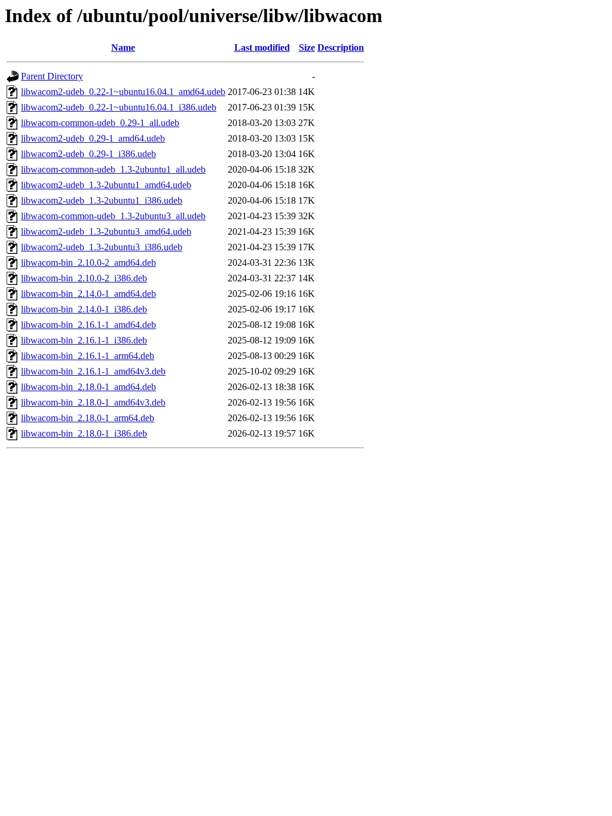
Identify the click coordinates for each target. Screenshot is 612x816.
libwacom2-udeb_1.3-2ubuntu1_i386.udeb (101, 200)
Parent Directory (52, 76)
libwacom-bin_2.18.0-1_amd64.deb (88, 387)
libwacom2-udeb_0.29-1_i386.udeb (88, 154)
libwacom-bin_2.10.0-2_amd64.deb (88, 262)
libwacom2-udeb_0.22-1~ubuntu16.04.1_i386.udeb (118, 107)
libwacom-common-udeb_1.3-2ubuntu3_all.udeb (113, 216)
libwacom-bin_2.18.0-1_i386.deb (84, 433)
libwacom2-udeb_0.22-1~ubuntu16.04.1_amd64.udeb (123, 92)
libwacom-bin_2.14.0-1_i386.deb (84, 309)
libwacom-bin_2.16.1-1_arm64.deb (87, 356)
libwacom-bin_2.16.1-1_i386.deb (84, 340)
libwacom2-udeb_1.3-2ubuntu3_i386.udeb (101, 247)
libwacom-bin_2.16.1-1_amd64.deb (88, 325)
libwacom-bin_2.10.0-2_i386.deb (84, 278)
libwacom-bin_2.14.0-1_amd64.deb (88, 294)
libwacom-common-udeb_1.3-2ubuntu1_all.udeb (113, 169)
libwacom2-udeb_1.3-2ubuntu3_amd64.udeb (106, 231)
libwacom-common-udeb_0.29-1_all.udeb (100, 123)
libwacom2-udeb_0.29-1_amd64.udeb (93, 138)
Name (123, 47)
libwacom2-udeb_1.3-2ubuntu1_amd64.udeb (106, 185)
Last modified (262, 47)
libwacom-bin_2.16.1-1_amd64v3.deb (93, 371)
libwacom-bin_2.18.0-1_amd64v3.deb (93, 402)
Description (340, 47)
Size (307, 47)
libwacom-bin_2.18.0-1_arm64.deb (87, 418)
